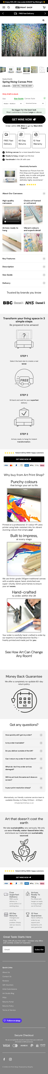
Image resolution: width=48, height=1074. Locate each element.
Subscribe (39, 949)
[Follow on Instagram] (10, 1059)
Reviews (5, 981)
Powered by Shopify (26, 1067)
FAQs (4, 997)
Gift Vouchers (7, 985)
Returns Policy (8, 1006)
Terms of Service (9, 1010)
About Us (6, 972)
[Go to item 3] (10, 70)
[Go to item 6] (34, 70)
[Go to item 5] (26, 70)
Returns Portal (8, 1002)
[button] (3, 13)
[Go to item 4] (18, 70)
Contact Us (6, 976)
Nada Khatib (7, 79)
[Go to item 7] (42, 70)
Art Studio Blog (8, 993)
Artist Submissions (9, 989)
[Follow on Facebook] (4, 1059)
